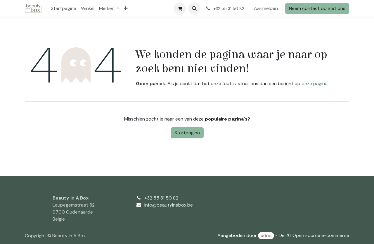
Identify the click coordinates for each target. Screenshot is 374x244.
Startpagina (187, 133)
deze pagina (315, 83)
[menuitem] (64, 8)
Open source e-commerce (320, 236)
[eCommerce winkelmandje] (180, 8)
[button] (194, 8)
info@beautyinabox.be (168, 205)
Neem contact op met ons (317, 8)
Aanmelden (266, 8)
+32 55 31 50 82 (161, 198)
